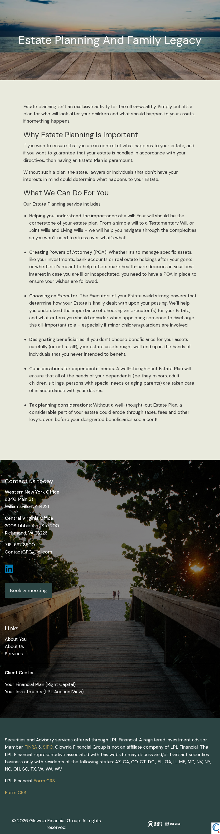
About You (16, 639)
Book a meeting (28, 590)
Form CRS (44, 781)
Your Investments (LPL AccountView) (44, 692)
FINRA (30, 747)
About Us (14, 646)
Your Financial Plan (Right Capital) (40, 684)
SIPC (48, 747)
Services (14, 654)
